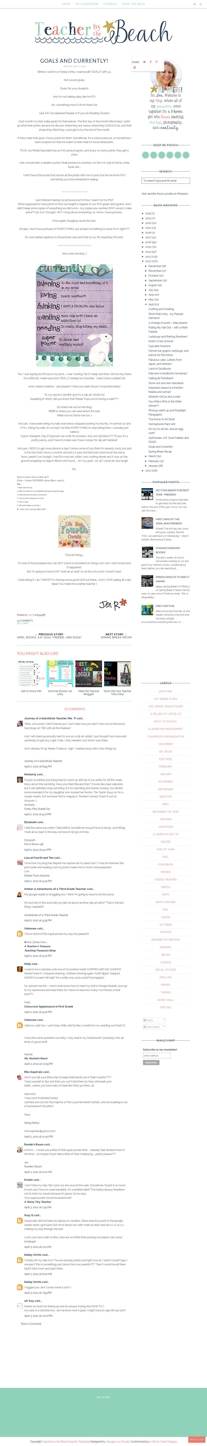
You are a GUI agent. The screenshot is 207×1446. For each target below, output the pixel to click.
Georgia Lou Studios (118, 1441)
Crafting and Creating (161, 309)
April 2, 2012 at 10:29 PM (38, 1063)
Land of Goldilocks (159, 368)
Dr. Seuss (165, 751)
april (165, 804)
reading (165, 947)
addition (166, 796)
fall (166, 857)
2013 (148, 256)
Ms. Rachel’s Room (36, 1058)
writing (165, 1007)
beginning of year (166, 812)
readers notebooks (166, 939)
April (151, 304)
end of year (165, 849)
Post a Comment (31, 1323)
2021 (148, 227)
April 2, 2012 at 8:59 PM (38, 766)
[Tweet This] (144, 62)
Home (66, 3)
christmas (165, 827)
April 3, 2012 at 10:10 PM (38, 1315)
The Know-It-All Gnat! (161, 419)
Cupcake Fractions (159, 346)
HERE (52, 411)
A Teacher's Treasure (37, 946)
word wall (166, 1000)
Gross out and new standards (166, 383)
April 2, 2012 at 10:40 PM (38, 1136)
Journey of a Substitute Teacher (43, 761)
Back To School (165, 721)
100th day (166, 691)
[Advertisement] (74, 1356)
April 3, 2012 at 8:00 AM (38, 1274)
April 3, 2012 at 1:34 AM (37, 1207)
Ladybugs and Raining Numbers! (167, 336)
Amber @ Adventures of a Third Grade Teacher (55, 889)
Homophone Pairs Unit (161, 424)
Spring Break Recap (160, 451)
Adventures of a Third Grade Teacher (46, 915)
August (153, 285)
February (154, 461)
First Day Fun (165, 605)
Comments (153, 1026)
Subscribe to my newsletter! (160, 1049)
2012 (148, 261)
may (165, 909)
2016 (148, 242)
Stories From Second (36, 875)
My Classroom (87, 3)
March (152, 456)
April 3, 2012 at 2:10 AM (37, 1246)
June (151, 294)
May (151, 299)
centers (166, 819)
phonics (165, 932)
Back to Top (197, 1439)
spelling (166, 977)
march (165, 887)
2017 (148, 237)
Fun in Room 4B (33, 844)
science (165, 962)
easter (165, 842)
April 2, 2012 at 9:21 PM (37, 849)
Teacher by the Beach (56, 1441)
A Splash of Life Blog (165, 714)
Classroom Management (165, 729)
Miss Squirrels (33, 1072)
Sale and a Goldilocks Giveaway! (167, 373)
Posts (149, 1020)
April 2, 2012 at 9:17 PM (37, 814)
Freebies (110, 3)
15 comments (25, 620)
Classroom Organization (166, 736)
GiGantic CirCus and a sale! (164, 396)
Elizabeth (30, 822)
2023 (148, 218)
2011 (148, 470)
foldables (165, 864)
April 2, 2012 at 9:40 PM (38, 1012)
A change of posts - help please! (167, 322)
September (155, 280)
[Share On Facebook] (150, 62)
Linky (25, 623)
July (151, 290)
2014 (148, 251)
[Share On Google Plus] (156, 62)
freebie (166, 872)
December (155, 266)
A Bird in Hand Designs (163, 1441)
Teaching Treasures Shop (40, 950)
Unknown (30, 928)
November (155, 270)
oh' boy (29, 1300)
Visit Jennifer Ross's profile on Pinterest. (165, 193)
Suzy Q (28, 1215)
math (165, 894)
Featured (165, 759)
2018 (148, 232)
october (166, 924)
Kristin (28, 1179)
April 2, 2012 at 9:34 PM (38, 881)
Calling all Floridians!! (160, 378)
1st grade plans (165, 699)
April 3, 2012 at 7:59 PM (37, 1292)
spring (165, 985)
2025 (148, 213)
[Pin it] (134, 67)
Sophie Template (79, 1441)
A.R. (19, 623)
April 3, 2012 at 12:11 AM (38, 1172)
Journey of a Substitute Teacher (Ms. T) (50, 718)
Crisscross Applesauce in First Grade (48, 1006)
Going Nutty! (31, 1122)
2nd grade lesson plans (165, 706)
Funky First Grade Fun (37, 808)
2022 (148, 223)
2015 (148, 246)
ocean (165, 917)
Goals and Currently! (160, 446)
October (153, 275)
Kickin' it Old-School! (160, 341)
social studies (165, 970)
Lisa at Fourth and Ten (39, 857)
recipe (165, 955)
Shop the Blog (133, 3)
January (153, 465)
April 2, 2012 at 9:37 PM (37, 955)
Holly (27, 963)
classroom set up (166, 834)
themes (166, 992)
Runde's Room (34, 1144)
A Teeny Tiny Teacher (37, 1201)
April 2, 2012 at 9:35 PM (37, 920)
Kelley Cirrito (32, 1254)
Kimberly (30, 774)
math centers (166, 902)
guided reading (166, 879)
